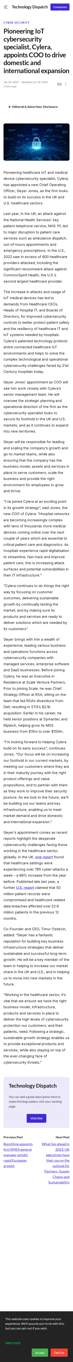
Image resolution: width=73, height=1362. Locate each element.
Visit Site (36, 1118)
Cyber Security (17, 22)
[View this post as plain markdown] (59, 84)
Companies (60, 7)
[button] (6, 7)
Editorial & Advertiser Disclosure (35, 106)
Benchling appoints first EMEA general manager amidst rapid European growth (18, 1155)
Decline (59, 1352)
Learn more (12, 1342)
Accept (40, 1352)
